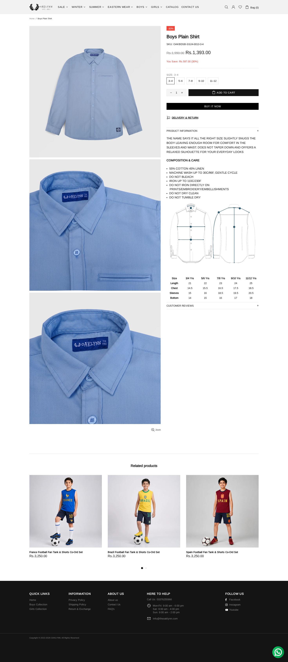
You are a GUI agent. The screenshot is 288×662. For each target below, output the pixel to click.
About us (113, 599)
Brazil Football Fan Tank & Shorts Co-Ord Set (134, 552)
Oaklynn (41, 7)
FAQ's (111, 609)
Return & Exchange (80, 609)
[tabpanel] (65, 520)
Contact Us (114, 604)
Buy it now (212, 106)
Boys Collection (38, 604)
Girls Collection (38, 609)
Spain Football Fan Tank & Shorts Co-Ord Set (212, 552)
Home (32, 18)
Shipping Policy (77, 604)
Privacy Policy (77, 599)
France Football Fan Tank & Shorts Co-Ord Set (56, 552)
